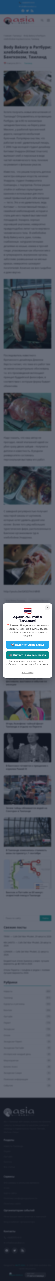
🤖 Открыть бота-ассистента (27, 655)
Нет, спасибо (27, 673)
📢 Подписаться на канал (27, 644)
